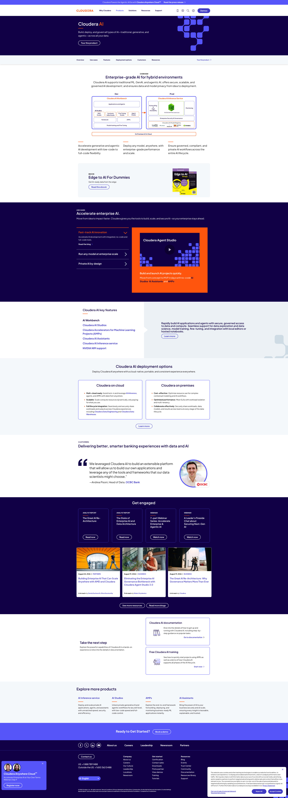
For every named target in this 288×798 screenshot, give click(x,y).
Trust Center (186, 766)
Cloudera (183, 593)
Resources (145, 10)
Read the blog (85, 244)
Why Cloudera (105, 10)
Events (184, 762)
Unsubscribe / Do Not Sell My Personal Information (147, 789)
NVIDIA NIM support (94, 348)
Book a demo (161, 731)
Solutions (132, 10)
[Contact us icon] (177, 11)
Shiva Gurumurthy (107, 593)
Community (186, 769)
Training (155, 775)
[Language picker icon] (193, 11)
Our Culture (128, 766)
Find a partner (158, 769)
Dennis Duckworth (94, 593)
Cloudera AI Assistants (96, 338)
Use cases (94, 60)
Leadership (147, 745)
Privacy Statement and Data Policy (122, 789)
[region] (246, 782)
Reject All (259, 791)
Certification (157, 759)
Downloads (157, 766)
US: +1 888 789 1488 (88, 764)
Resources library (188, 775)
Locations (127, 772)
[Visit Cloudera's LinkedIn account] (92, 745)
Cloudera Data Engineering (106, 411)
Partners (184, 745)
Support (158, 10)
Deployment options (124, 60)
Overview (80, 60)
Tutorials (155, 778)
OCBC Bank (133, 482)
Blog (183, 759)
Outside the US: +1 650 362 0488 (94, 767)
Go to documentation (193, 637)
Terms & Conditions (107, 789)
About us (112, 745)
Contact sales (158, 762)
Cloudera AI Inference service (100, 343)
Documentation (187, 772)
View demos (157, 772)
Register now (13, 785)
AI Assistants (186, 697)
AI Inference (131, 393)
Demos (203, 10)
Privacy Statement (269, 786)
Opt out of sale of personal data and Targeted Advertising (223, 792)
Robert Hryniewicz (140, 593)
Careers (128, 745)
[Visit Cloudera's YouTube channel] (98, 745)
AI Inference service (89, 697)
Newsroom (166, 745)
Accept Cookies (275, 791)
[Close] (282, 769)
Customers (141, 60)
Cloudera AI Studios (94, 325)
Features (106, 60)
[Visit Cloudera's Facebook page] (80, 745)
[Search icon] (188, 11)
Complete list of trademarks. (148, 791)
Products (120, 10)
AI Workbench (91, 320)
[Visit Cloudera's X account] (86, 745)
